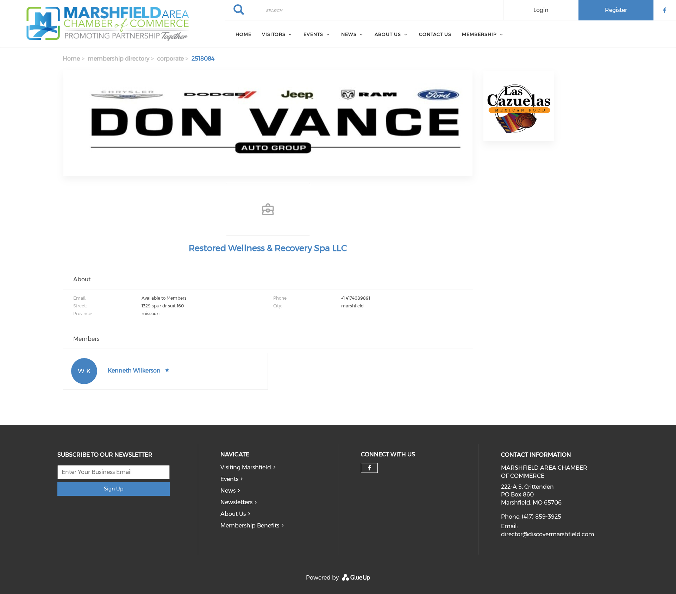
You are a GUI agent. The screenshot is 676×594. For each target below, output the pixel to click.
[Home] (112, 24)
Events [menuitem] (313, 34)
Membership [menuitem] (479, 34)
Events (229, 479)
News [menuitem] (349, 34)
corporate (170, 58)
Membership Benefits (249, 525)
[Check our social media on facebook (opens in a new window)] (369, 468)
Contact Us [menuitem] (435, 34)
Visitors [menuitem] (274, 34)
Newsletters (236, 502)
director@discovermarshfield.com (547, 534)
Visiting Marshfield (245, 467)
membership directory (118, 58)
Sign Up (113, 489)
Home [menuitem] (243, 34)
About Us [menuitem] (388, 34)
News (228, 490)
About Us (233, 514)
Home (71, 58)
